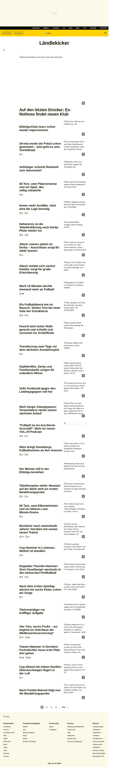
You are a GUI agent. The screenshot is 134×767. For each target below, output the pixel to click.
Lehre (70, 28)
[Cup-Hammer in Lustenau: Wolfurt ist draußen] (75, 551)
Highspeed (36, 28)
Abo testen (7, 33)
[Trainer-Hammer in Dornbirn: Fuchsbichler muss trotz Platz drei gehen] (75, 651)
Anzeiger (93, 28)
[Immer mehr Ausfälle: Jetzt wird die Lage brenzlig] (75, 209)
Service (70, 723)
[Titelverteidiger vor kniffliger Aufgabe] (75, 611)
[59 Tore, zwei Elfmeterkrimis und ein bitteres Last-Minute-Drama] (75, 511)
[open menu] (105, 33)
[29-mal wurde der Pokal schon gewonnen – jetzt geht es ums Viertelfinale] (75, 148)
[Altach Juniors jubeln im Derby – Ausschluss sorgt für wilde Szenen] (75, 249)
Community (54, 723)
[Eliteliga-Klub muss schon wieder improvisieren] (75, 128)
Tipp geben (18, 33)
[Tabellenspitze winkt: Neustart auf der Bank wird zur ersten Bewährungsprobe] (75, 490)
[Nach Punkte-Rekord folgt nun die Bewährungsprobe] (75, 692)
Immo (77, 28)
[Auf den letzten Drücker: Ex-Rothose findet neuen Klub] (52, 81)
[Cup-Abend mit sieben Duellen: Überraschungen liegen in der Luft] (75, 672)
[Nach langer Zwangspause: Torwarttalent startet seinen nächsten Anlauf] (75, 410)
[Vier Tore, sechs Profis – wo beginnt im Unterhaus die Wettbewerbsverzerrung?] (75, 631)
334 (63, 707)
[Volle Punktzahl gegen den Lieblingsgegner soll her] (75, 390)
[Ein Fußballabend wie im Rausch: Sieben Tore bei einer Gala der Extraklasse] (75, 309)
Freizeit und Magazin (31, 723)
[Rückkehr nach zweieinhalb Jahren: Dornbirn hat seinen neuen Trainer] (75, 531)
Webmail (46, 28)
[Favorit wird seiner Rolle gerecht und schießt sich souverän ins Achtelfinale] (75, 329)
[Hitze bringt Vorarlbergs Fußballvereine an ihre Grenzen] (75, 450)
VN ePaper (103, 28)
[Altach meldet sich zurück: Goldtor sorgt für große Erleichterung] (75, 269)
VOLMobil (55, 28)
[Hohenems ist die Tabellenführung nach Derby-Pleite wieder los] (75, 229)
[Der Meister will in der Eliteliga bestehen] (75, 470)
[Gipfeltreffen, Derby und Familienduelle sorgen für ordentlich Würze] (75, 370)
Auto (85, 28)
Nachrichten (8, 723)
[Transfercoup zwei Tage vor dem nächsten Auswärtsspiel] (75, 350)
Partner (96, 723)
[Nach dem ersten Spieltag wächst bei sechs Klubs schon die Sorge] (75, 591)
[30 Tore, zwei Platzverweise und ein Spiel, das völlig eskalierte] (75, 189)
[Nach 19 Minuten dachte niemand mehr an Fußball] (75, 289)
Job (63, 28)
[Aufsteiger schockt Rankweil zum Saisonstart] (75, 169)
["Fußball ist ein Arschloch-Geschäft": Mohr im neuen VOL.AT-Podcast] (75, 430)
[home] (54, 33)
